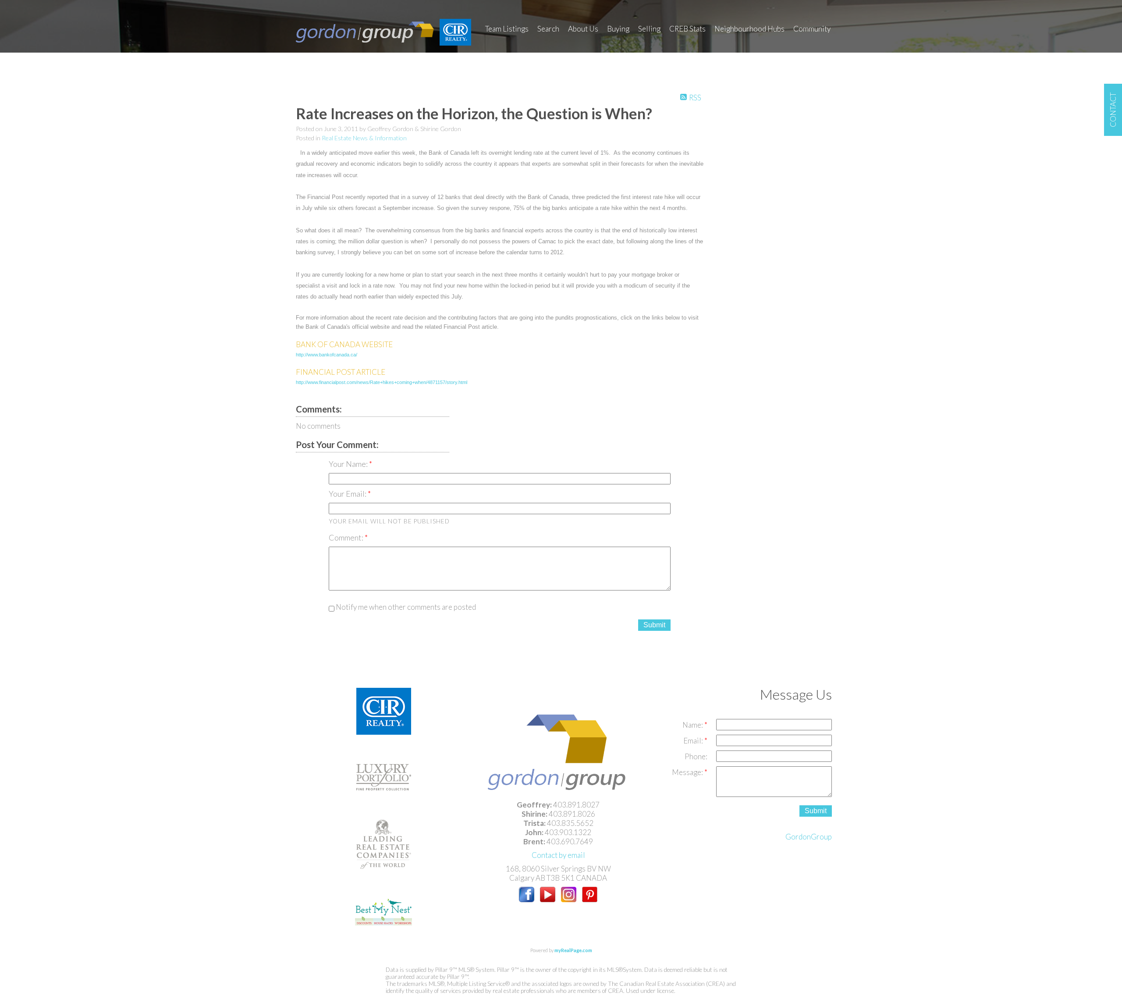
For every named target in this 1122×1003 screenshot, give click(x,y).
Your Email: (348, 493)
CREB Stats (687, 28)
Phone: (696, 756)
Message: (688, 772)
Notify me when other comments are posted (405, 607)
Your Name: (349, 464)
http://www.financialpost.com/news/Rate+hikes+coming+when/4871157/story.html (381, 382)
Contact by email (558, 855)
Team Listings (507, 28)
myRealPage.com (573, 950)
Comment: (347, 537)
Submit (654, 625)
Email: (693, 740)
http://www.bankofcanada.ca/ (326, 354)
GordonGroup (808, 836)
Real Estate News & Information (364, 138)
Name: (693, 724)
